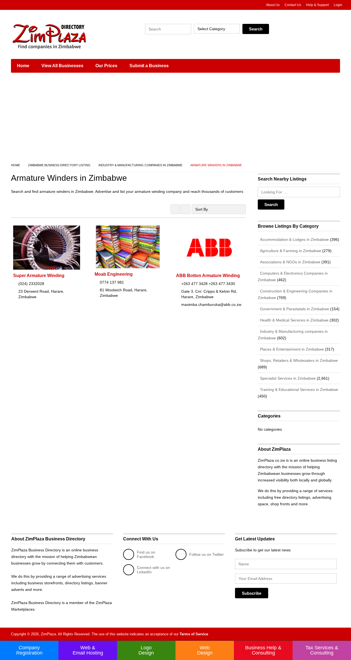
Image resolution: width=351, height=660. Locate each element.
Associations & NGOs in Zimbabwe (289, 262)
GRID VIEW (175, 209)
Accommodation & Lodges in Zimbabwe (294, 239)
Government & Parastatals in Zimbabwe (294, 309)
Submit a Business (149, 65)
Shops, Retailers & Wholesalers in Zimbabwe (298, 360)
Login (338, 5)
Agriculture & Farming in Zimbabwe (290, 251)
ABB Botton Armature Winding (208, 275)
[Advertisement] (175, 118)
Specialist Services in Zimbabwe (287, 378)
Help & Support (317, 5)
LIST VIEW (185, 209)
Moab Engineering (114, 274)
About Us (273, 5)
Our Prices (106, 65)
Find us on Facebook (146, 554)
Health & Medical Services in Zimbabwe (294, 320)
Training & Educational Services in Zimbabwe (298, 389)
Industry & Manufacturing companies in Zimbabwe (140, 165)
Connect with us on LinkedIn (153, 569)
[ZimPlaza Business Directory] (63, 35)
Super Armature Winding (38, 275)
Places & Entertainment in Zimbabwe (291, 349)
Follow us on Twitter (206, 554)
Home (23, 65)
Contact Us (293, 5)
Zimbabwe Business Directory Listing (59, 165)
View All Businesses (62, 65)
